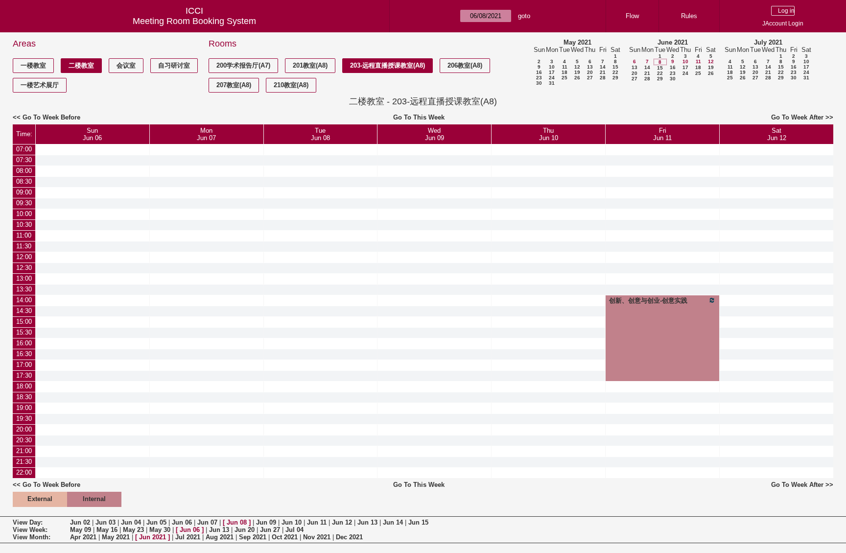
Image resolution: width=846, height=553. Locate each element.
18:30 (24, 397)
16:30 (24, 354)
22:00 (24, 472)
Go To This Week (419, 117)
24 (552, 77)
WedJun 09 (434, 134)
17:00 (24, 364)
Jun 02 (80, 522)
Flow (632, 16)
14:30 (24, 310)
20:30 (24, 440)
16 (539, 72)
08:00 (24, 170)
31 (552, 83)
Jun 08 (237, 522)
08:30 (24, 181)
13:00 (24, 278)
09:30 (24, 203)
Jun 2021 (152, 537)
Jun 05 (156, 522)
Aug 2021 (220, 537)
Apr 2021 (83, 537)
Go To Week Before (51, 117)
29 (615, 77)
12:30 (24, 267)
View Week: (30, 529)
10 (552, 67)
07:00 (24, 149)
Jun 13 (367, 522)
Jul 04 (294, 529)
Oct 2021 (285, 537)
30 (539, 83)
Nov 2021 (316, 537)
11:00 (23, 235)
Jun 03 (105, 522)
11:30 (23, 246)
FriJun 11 (662, 134)
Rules (689, 16)
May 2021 (577, 42)
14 (603, 67)
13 (590, 67)
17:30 (24, 375)
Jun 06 (182, 522)
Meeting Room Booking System (194, 21)
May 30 (159, 529)
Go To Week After (797, 117)
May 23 (133, 529)
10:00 (24, 213)
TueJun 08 (320, 134)
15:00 (24, 321)
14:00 (24, 300)
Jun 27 (270, 529)
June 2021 (673, 42)
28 (603, 77)
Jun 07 (207, 522)
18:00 (24, 386)
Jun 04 (131, 522)
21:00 (24, 451)
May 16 (107, 529)
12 (577, 67)
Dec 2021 (349, 537)
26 (577, 77)
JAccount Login (782, 23)
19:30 (24, 418)
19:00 (24, 407)
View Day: (28, 522)
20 (590, 72)
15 (615, 67)
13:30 (24, 289)
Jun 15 (418, 522)
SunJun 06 (92, 134)
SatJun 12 (776, 134)
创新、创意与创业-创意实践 (648, 300)
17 (552, 72)
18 (564, 72)
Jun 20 (245, 529)
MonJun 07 (206, 134)
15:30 (24, 332)
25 (564, 77)
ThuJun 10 (548, 134)
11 (564, 67)
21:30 (24, 461)
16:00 (24, 343)
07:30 (24, 160)
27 (590, 77)
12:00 (24, 257)
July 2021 (768, 42)
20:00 (24, 429)
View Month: (31, 537)
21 (603, 72)
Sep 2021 (252, 537)
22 (615, 72)
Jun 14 (393, 522)
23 (539, 77)
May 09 (80, 529)
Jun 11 (317, 522)
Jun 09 (266, 522)
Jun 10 (292, 522)
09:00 (24, 192)
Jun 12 (342, 522)
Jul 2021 (187, 537)
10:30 (24, 224)
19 (577, 72)
